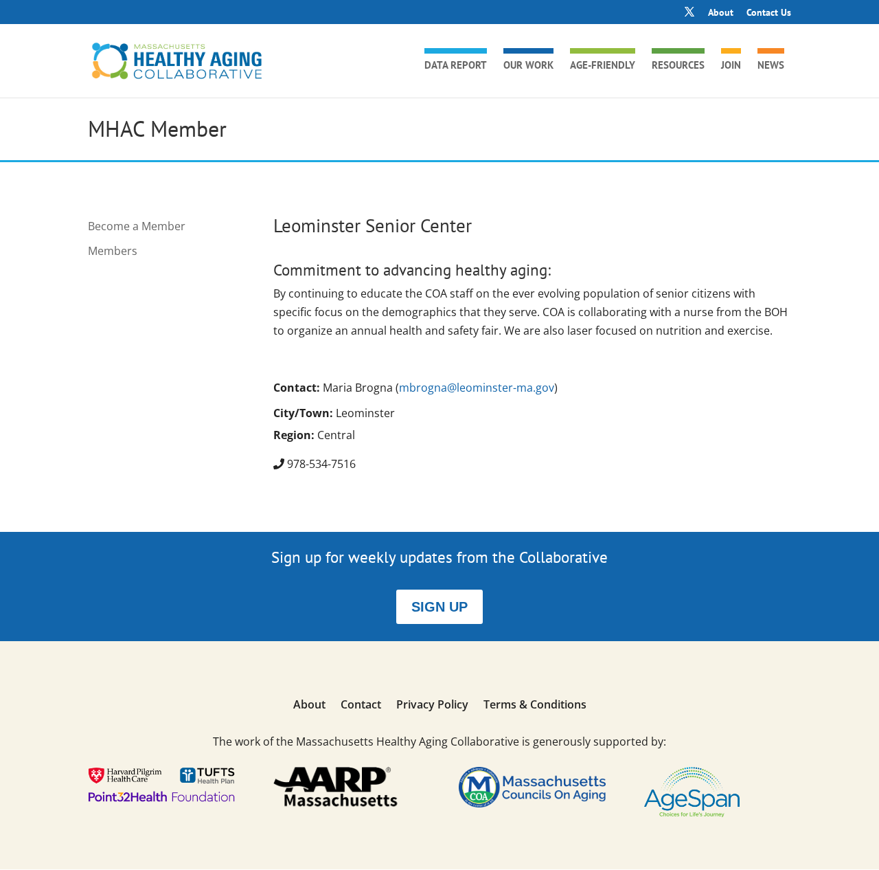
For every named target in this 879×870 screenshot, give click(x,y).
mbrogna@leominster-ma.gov (476, 387)
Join (731, 65)
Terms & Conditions (534, 706)
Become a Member (136, 226)
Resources (678, 65)
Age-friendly (602, 65)
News (770, 65)
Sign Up (439, 606)
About (720, 13)
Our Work (528, 65)
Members (112, 250)
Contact (361, 706)
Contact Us (768, 13)
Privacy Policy (432, 706)
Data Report (455, 65)
